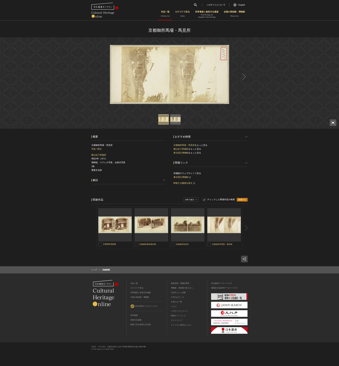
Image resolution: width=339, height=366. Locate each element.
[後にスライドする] (244, 76)
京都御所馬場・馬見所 (184, 145)
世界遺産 (134, 315)
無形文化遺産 (136, 320)
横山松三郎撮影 (98, 155)
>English (241, 5)
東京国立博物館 (180, 153)
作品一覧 (165, 14)
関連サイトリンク (178, 316)
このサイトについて (215, 5)
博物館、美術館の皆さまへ (182, 288)
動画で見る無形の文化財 (140, 325)
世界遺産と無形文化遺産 (206, 14)
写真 (93, 149)
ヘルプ (174, 306)
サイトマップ (176, 320)
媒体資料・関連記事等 (180, 283)
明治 (99, 149)
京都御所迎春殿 (109, 244)
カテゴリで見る (182, 14)
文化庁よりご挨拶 (178, 293)
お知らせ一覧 (176, 302)
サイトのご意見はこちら (181, 325)
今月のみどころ (177, 297)
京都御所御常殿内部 (147, 244)
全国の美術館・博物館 (234, 14)
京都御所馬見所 (182, 244)
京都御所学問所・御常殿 (222, 244)
